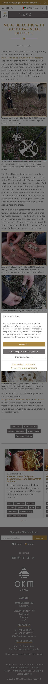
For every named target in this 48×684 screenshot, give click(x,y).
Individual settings (23, 357)
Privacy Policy (17, 364)
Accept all (23, 344)
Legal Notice (30, 364)
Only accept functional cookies (23, 351)
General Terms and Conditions (24, 368)
